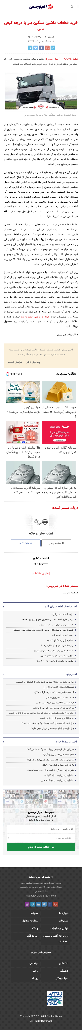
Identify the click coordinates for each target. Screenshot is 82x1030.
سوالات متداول (30, 921)
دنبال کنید (24, 543)
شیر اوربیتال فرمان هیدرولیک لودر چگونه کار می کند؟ (50, 749)
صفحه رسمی (55, 543)
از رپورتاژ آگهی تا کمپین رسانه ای (55, 938)
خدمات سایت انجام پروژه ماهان (60, 697)
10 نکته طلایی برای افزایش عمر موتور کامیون (53, 651)
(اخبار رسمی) (53, 59)
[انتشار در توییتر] (35, 48)
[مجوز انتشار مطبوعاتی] (55, 999)
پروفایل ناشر (32, 362)
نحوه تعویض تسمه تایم (62, 635)
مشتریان (63, 921)
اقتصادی (63, 963)
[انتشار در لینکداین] (53, 48)
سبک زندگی (62, 978)
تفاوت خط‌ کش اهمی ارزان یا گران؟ (58, 754)
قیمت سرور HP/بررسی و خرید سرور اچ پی (55, 703)
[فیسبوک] (50, 904)
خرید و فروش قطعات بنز (35, 317)
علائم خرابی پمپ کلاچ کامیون (60, 640)
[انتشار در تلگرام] (30, 48)
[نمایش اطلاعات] (41, 573)
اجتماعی (33, 963)
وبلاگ (35, 928)
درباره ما (63, 913)
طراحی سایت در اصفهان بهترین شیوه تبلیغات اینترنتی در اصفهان (45, 682)
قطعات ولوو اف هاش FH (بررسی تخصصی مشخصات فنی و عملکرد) (43, 630)
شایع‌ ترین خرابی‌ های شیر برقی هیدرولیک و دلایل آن (50, 760)
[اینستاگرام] (27, 904)
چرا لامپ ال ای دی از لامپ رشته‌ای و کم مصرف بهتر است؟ (47, 723)
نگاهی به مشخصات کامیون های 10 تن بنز (54, 661)
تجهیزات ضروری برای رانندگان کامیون (56, 656)
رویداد (35, 978)
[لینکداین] (38, 904)
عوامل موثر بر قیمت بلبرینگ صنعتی (57, 780)
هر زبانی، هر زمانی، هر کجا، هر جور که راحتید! (53, 708)
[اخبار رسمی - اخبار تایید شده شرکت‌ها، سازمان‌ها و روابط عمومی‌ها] (41, 7)
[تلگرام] (32, 904)
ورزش (35, 971)
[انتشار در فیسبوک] (41, 48)
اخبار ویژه (71, 674)
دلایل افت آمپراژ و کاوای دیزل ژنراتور (58, 765)
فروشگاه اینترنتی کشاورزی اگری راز (58, 687)
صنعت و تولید (70, 593)
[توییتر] (44, 904)
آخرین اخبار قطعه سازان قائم (61, 607)
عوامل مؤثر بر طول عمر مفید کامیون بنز (55, 625)
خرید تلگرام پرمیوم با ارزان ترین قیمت (57, 718)
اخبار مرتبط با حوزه (66, 742)
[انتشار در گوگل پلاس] (47, 48)
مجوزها (34, 913)
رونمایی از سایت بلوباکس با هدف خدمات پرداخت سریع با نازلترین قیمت (41, 713)
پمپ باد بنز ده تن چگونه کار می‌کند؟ (57, 645)
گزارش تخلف (15, 362)
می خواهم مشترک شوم (41, 847)
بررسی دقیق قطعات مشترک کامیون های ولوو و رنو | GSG (47, 619)
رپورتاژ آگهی (32, 936)
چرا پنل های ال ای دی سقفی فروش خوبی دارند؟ (52, 728)
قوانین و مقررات (59, 928)
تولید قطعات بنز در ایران (62, 614)
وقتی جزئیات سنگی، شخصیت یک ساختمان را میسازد (50, 770)
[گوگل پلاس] (55, 904)
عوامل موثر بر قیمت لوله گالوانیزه (59, 775)
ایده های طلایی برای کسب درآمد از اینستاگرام (54, 692)
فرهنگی (64, 971)
